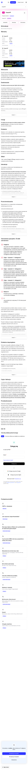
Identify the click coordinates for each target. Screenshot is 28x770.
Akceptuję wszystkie (14, 753)
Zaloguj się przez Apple (15, 474)
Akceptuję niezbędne (14, 756)
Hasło (5, 454)
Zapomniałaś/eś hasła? (8, 460)
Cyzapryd (12, 15)
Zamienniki (5, 22)
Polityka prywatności (11, 482)
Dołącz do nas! (21, 2)
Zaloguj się (13, 2)
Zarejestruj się (18, 478)
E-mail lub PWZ (7, 449)
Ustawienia (14, 759)
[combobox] (14, 7)
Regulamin (19, 482)
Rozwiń (13, 114)
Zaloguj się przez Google (15, 471)
